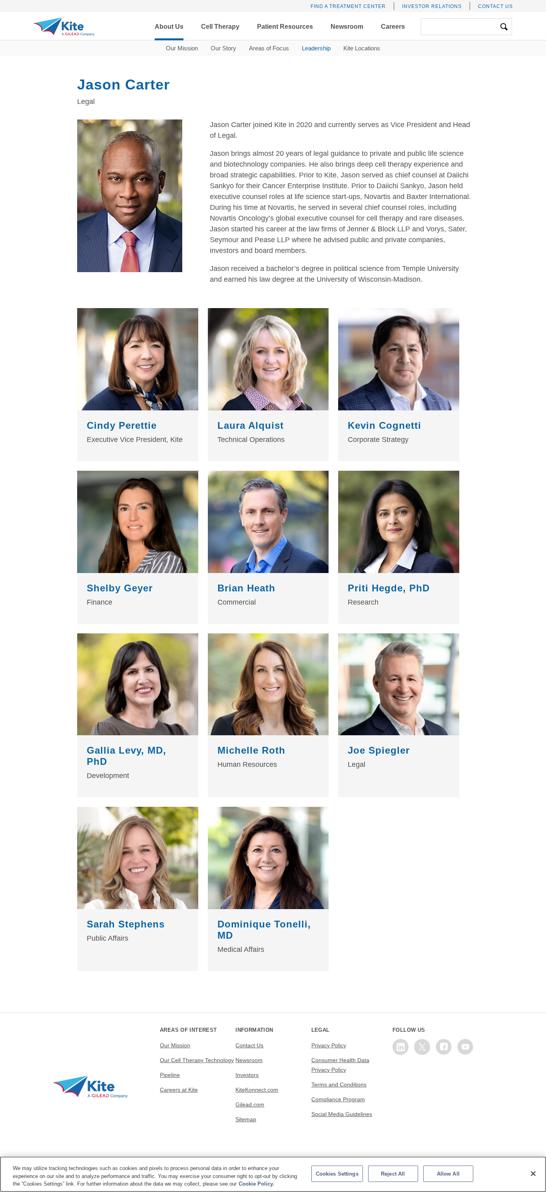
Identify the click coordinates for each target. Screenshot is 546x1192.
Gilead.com (249, 1104)
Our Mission (182, 48)
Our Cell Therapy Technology (197, 1060)
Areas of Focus (269, 48)
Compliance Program (338, 1099)
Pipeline (170, 1075)
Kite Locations (361, 48)
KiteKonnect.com (256, 1090)
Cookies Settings (337, 1173)
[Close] (533, 1173)
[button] (169, 27)
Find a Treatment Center (348, 6)
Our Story (223, 48)
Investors (247, 1075)
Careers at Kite (179, 1090)
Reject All (393, 1173)
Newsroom (249, 1060)
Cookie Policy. (256, 1184)
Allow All (448, 1173)
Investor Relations (432, 6)
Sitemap (245, 1119)
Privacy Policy (328, 1045)
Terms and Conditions (339, 1084)
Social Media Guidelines (341, 1114)
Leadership (316, 48)
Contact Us (495, 6)
